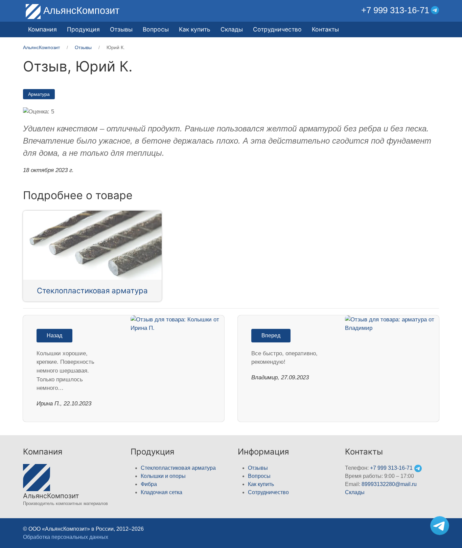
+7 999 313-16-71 (395, 10)
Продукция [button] (83, 29)
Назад (54, 335)
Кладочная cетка (161, 492)
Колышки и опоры (163, 476)
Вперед (270, 335)
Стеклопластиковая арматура (92, 290)
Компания (42, 29)
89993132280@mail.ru (389, 484)
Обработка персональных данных (65, 537)
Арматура (39, 94)
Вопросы (156, 29)
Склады (232, 29)
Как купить (194, 29)
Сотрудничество (277, 29)
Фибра (149, 484)
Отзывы (121, 29)
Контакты (325, 29)
